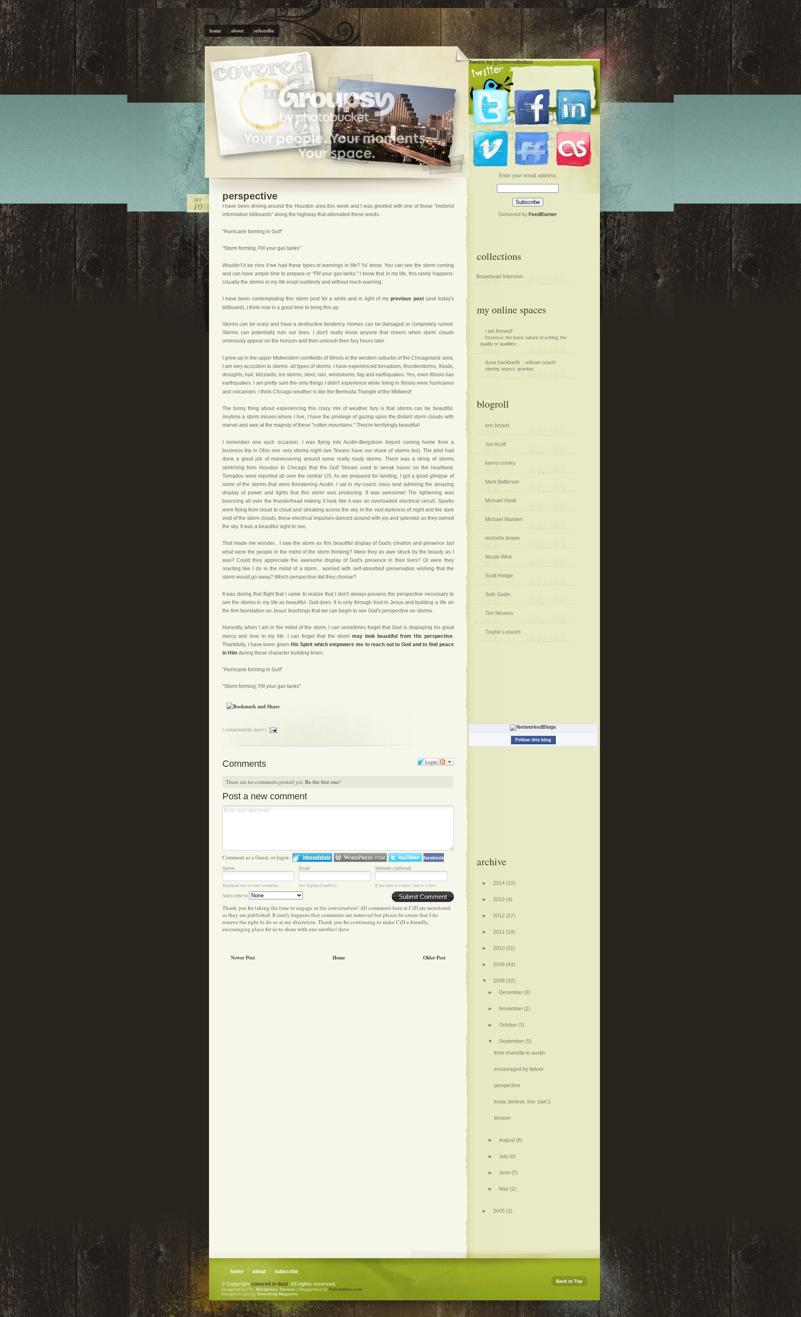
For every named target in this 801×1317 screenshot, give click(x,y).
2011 (499, 932)
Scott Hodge (499, 576)
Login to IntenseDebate (312, 857)
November (511, 1009)
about (259, 1271)
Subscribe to (235, 895)
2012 (499, 916)
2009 (499, 964)
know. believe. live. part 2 (522, 1102)
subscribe (286, 1271)
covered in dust (269, 1284)
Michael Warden (503, 519)
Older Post (434, 957)
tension (502, 1118)
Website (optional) (393, 868)
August (507, 1140)
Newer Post (243, 957)
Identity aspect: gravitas (509, 368)
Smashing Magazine (277, 1294)
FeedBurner (543, 214)
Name (228, 868)
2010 (499, 948)
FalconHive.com (345, 1289)
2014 (499, 883)
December (511, 992)
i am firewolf (498, 331)
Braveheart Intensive (499, 277)
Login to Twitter (405, 857)
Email (304, 868)
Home (338, 957)
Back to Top (569, 1281)
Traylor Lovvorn (503, 632)
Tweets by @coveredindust (501, 62)
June (505, 1173)
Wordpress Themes (275, 1289)
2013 (499, 899)
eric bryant (497, 425)
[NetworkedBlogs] (533, 727)
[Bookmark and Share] (253, 706)
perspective (249, 195)
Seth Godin (498, 594)
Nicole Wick (498, 557)
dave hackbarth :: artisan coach (520, 362)
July (504, 1156)
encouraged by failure (519, 1069)
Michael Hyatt (500, 501)
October (508, 1025)
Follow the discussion (446, 762)
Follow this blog (533, 739)
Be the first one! (322, 782)
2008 (499, 981)
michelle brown (502, 538)
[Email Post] (272, 729)
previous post (408, 299)
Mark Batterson (502, 482)
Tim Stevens (499, 613)
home (237, 1271)
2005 (499, 1211)
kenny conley (500, 463)
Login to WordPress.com (360, 857)
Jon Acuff (495, 444)
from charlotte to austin (519, 1053)
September (512, 1041)
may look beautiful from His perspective (402, 636)
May (504, 1189)
